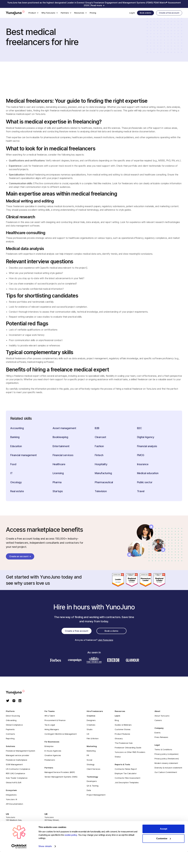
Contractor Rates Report (126, 769)
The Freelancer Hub (123, 743)
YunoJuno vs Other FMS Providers (130, 752)
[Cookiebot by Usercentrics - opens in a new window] (19, 846)
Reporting (10, 738)
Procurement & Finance (55, 720)
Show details (45, 846)
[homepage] (18, 692)
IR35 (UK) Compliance (15, 773)
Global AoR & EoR (13, 782)
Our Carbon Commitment (166, 772)
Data (89, 790)
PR (88, 755)
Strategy (90, 764)
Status (118, 756)
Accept (163, 829)
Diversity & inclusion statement (168, 767)
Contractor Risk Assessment (127, 778)
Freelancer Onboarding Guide (128, 747)
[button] (33, 13)
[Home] (15, 13)
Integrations (11, 795)
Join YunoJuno (105, 640)
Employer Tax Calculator (125, 773)
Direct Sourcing (13, 716)
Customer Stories (122, 729)
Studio (89, 729)
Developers (92, 781)
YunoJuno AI (11, 799)
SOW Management (14, 764)
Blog (117, 720)
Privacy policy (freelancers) (167, 758)
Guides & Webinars (123, 725)
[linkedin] (20, 701)
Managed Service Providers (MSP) (60, 772)
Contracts (10, 734)
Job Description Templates (127, 782)
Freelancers (50, 760)
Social (89, 760)
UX (88, 734)
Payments (10, 729)
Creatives (91, 725)
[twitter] (8, 701)
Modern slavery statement (166, 763)
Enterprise (49, 746)
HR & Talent (50, 716)
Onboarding (11, 720)
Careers (158, 720)
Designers (91, 720)
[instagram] (14, 701)
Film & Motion (93, 738)
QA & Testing (92, 786)
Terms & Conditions (163, 749)
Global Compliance (14, 725)
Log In (132, 13)
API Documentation (14, 804)
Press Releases (161, 737)
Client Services (93, 769)
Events (157, 732)
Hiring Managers (52, 729)
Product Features (122, 734)
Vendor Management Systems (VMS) (61, 777)
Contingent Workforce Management (61, 734)
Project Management (96, 795)
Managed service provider (17, 755)
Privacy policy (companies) (166, 754)
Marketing (91, 751)
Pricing (93, 13)
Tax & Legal (50, 725)
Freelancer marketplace (16, 760)
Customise (161, 838)
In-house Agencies (53, 751)
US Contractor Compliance (18, 769)
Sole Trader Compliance (16, 778)
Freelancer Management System (20, 751)
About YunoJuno (162, 716)
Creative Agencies (53, 755)
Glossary (118, 738)
